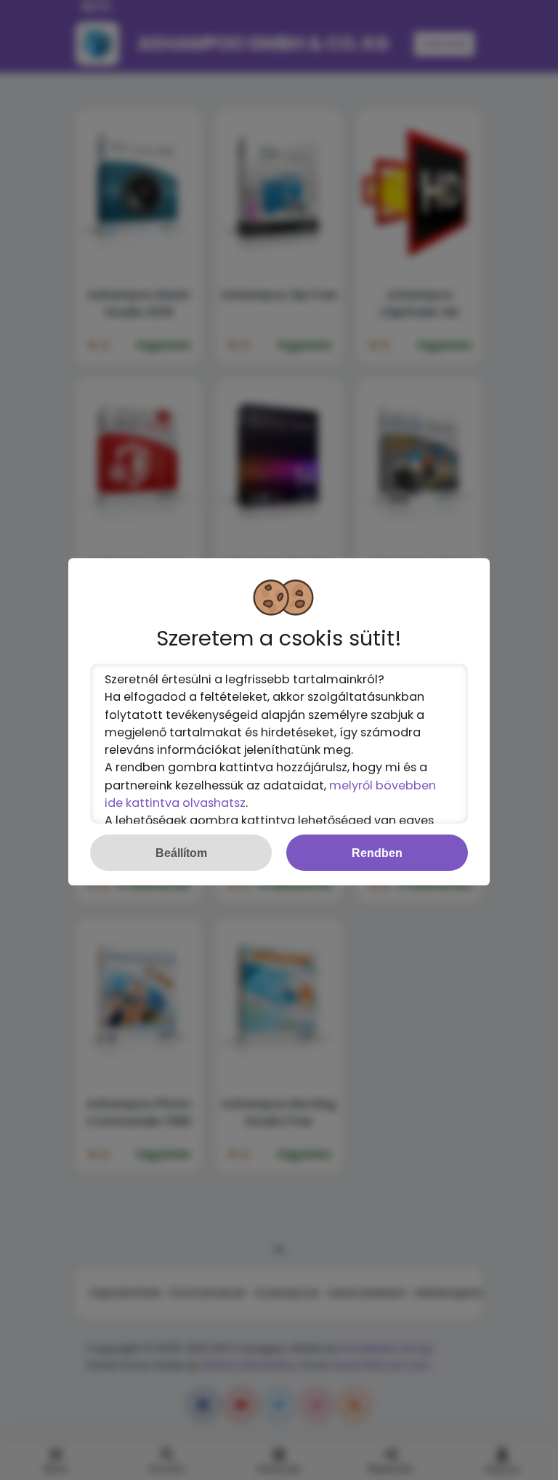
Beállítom (181, 852)
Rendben (377, 852)
